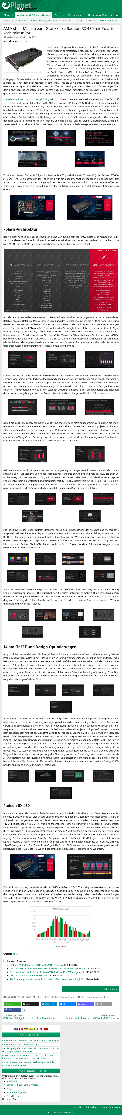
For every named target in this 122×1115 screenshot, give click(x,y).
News (7, 15)
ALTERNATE (12, 1081)
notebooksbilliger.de (16, 1092)
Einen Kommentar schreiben (94, 997)
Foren (58, 15)
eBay (9, 1088)
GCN (57, 997)
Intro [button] (22, 41)
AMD (52, 997)
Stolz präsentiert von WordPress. (61, 1112)
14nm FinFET (43, 997)
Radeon (71, 997)
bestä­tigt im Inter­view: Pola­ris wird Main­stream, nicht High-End (47, 979)
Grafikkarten (65, 20)
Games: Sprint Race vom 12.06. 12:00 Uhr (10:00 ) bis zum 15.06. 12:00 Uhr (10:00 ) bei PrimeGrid (30, 1057)
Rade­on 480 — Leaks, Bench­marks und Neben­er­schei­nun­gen (48, 968)
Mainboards (7, 20)
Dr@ (34, 36)
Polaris (63, 997)
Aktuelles (11, 997)
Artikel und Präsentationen (33, 15)
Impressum (114, 1107)
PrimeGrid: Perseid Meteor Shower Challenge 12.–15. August (30, 1040)
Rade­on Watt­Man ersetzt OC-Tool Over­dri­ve (37, 964)
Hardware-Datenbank (102, 15)
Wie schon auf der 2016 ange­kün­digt (26, 99)
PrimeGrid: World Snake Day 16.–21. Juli (20, 1044)
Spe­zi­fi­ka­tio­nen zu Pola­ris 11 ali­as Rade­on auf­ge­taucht (47, 972)
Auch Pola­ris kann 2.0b (29, 975)
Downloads (74, 15)
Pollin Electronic (14, 1096)
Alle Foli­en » (110, 988)
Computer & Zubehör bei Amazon (22, 1084)
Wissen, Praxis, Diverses (85, 20)
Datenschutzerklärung (96, 1107)
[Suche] (117, 15)
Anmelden (78, 1107)
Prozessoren (21, 20)
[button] (12, 15)
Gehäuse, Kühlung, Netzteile (43, 20)
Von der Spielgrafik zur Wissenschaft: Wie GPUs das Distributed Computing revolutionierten (30, 1050)
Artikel (21, 997)
